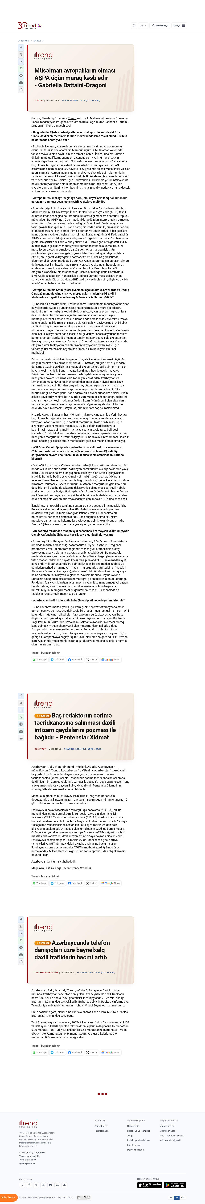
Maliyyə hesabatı (135, 1149)
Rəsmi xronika (102, 1131)
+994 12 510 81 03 (27, 1160)
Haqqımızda (133, 1126)
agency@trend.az (27, 1163)
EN (171, 1197)
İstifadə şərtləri (167, 1126)
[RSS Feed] (64, 1185)
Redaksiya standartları (138, 1140)
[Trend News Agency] (28, 1124)
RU (182, 1197)
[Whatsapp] (22, 1185)
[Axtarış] (134, 25)
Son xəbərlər (101, 1126)
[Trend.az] (29, 25)
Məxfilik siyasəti (167, 1131)
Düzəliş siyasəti (134, 1145)
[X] (36, 1185)
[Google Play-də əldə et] (175, 1185)
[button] (21, 48)
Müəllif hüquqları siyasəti (172, 1135)
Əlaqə (130, 1135)
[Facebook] (29, 1185)
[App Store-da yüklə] (149, 1185)
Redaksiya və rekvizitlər (138, 1131)
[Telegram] (50, 1185)
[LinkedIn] (57, 1185)
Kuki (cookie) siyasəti (170, 1140)
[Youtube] (43, 1185)
